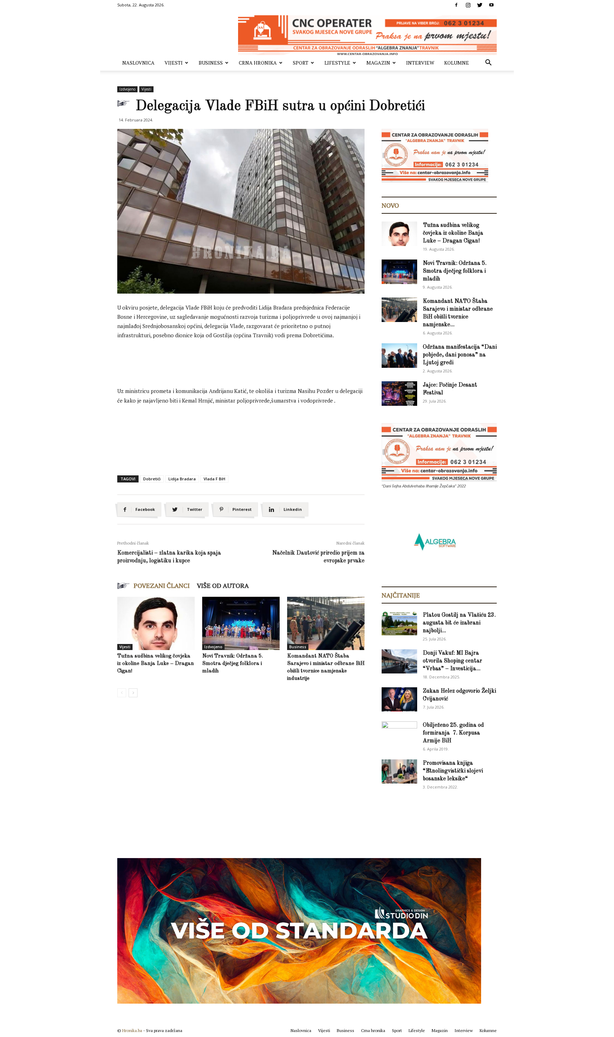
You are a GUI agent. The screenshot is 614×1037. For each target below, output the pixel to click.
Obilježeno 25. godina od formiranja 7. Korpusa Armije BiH (453, 733)
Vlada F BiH (214, 478)
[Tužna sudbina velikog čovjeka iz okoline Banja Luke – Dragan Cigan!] (156, 623)
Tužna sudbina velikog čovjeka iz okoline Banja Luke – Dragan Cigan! (155, 664)
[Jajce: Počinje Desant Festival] (399, 393)
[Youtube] (491, 5)
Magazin (378, 62)
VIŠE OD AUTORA (223, 585)
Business (211, 62)
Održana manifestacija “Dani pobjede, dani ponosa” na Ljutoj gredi (460, 355)
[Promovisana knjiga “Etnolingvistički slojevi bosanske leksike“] (399, 771)
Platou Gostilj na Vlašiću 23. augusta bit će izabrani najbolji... (459, 623)
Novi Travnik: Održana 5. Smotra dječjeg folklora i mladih (232, 664)
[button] (488, 63)
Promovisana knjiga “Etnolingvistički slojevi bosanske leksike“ (453, 771)
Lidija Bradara (182, 478)
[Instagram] (468, 5)
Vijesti (174, 62)
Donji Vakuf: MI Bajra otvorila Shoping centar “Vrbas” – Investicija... (452, 661)
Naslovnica (138, 62)
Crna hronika (258, 62)
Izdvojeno (127, 89)
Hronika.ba (132, 1030)
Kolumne (456, 62)
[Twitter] (479, 5)
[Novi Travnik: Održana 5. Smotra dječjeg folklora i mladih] (241, 623)
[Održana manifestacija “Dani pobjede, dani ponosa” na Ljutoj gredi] (399, 355)
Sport (300, 62)
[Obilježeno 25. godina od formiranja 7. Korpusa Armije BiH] (399, 733)
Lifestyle (337, 62)
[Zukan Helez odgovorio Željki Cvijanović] (399, 699)
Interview (420, 62)
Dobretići (152, 478)
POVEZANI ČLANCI (162, 585)
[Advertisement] (246, 365)
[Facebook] (456, 5)
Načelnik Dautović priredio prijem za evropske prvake (318, 557)
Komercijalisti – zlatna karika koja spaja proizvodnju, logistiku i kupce (169, 557)
